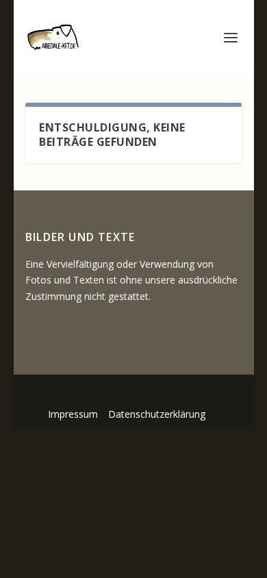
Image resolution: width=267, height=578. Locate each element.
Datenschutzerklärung (156, 413)
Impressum (73, 413)
